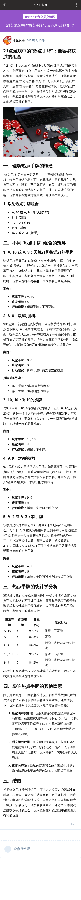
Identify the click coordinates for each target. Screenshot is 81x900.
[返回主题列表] (4, 5)
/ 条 (39, 5)
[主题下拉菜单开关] (76, 5)
